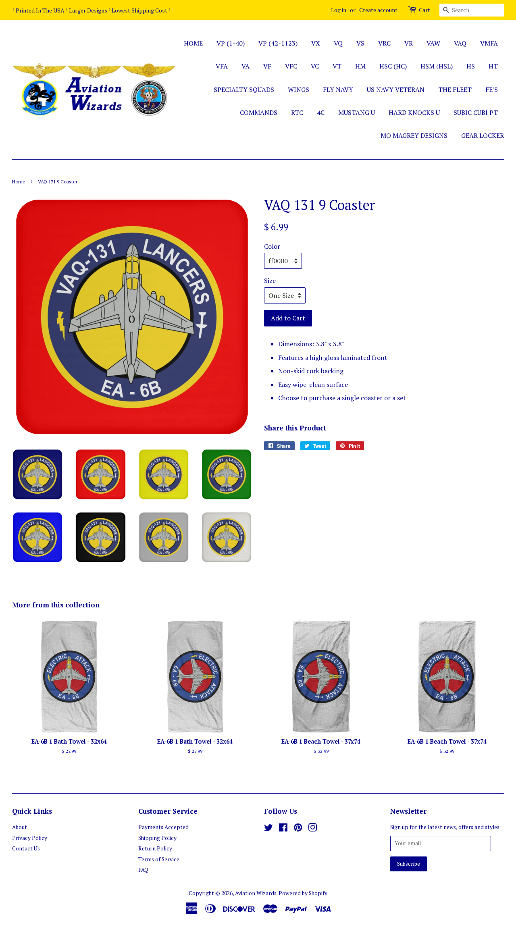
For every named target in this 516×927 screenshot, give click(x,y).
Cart (424, 10)
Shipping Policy (157, 838)
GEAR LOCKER (482, 135)
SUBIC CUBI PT (476, 112)
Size (270, 280)
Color (272, 246)
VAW (433, 43)
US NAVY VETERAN (395, 89)
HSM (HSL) (436, 66)
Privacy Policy (29, 838)
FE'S (491, 89)
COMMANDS (258, 112)
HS (470, 66)
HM (360, 66)
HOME (193, 43)
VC (315, 66)
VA (245, 66)
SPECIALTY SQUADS (244, 89)
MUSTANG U (356, 112)
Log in (338, 10)
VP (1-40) (230, 43)
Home (18, 182)
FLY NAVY (338, 89)
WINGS (298, 89)
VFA (222, 66)
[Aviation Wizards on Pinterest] (297, 829)
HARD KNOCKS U (414, 112)
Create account (378, 10)
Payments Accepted (163, 827)
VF (267, 66)
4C (321, 112)
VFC (291, 66)
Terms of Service (158, 859)
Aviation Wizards (256, 893)
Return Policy (155, 848)
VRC (384, 43)
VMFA (489, 43)
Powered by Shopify (303, 893)
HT (493, 66)
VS (360, 43)
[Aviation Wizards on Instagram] (312, 829)
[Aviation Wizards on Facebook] (283, 829)
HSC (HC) (393, 66)
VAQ (460, 43)
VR (408, 43)
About (19, 827)
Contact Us (26, 848)
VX (315, 43)
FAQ (143, 869)
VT (337, 66)
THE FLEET (455, 89)
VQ (338, 43)
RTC (297, 112)
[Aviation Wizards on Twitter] (268, 829)
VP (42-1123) (278, 43)
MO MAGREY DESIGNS (414, 135)
